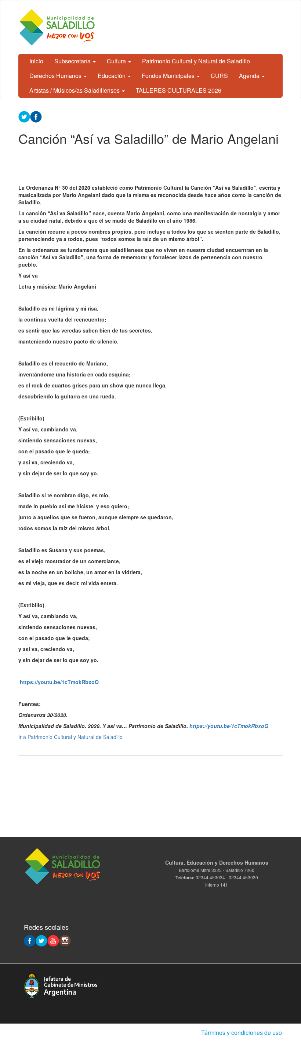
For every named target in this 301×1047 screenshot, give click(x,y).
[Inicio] (58, 27)
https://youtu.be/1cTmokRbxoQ (59, 682)
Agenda (250, 75)
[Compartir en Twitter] (24, 116)
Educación (112, 75)
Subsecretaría (73, 61)
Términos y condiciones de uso (241, 1032)
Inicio (36, 61)
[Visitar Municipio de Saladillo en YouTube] (53, 940)
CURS (219, 75)
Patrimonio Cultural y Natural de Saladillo (196, 61)
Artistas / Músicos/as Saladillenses (75, 90)
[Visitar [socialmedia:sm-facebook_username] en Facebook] (36, 116)
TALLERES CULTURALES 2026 (178, 90)
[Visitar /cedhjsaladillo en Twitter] (41, 940)
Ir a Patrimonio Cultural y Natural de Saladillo (70, 736)
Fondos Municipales (169, 75)
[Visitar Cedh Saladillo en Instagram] (65, 940)
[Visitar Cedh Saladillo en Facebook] (30, 940)
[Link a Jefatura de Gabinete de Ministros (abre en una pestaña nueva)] (60, 984)
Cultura (117, 61)
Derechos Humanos (56, 75)
